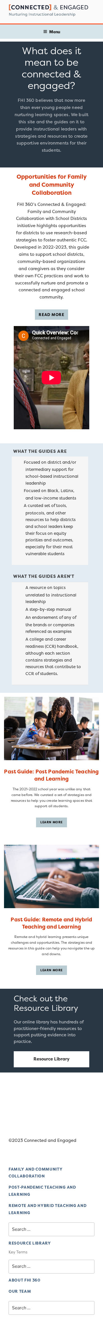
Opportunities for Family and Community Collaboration (52, 184)
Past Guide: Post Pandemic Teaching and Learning (51, 775)
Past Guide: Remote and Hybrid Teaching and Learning (51, 923)
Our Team (20, 1291)
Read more (51, 314)
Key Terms (18, 1252)
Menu (54, 31)
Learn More (51, 822)
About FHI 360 (25, 1280)
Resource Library (51, 1059)
